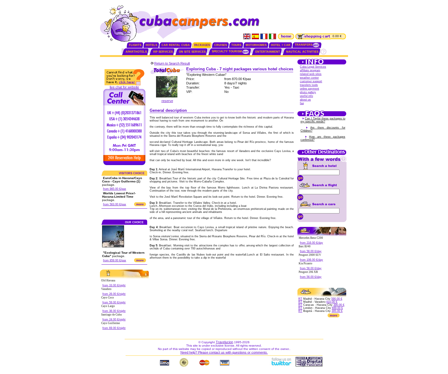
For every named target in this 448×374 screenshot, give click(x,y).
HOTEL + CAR (280, 45)
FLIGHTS (135, 45)
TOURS (236, 45)
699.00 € (337, 307)
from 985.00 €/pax (114, 188)
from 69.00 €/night (114, 328)
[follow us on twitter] (281, 365)
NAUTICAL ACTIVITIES (302, 51)
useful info (306, 95)
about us (305, 99)
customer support (311, 81)
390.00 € (338, 304)
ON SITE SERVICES (192, 51)
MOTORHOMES (256, 45)
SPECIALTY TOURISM (227, 51)
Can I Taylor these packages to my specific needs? (322, 120)
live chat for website (124, 87)
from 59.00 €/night (114, 302)
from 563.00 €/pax (114, 204)
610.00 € (331, 301)
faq (302, 103)
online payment (309, 88)
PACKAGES (202, 45)
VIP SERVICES (163, 51)
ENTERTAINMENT (267, 51)
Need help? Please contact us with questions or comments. (224, 352)
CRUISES (220, 45)
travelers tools (309, 84)
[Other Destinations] (321, 154)
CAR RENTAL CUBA (176, 45)
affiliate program (310, 70)
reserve (167, 101)
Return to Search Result (172, 63)
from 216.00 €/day (311, 242)
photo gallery (308, 92)
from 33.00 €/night (114, 285)
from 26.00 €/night (114, 293)
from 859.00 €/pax (114, 260)
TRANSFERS (303, 44)
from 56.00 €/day (311, 251)
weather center (309, 77)
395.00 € (337, 310)
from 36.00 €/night (114, 310)
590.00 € (336, 298)
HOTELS (151, 45)
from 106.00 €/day (311, 259)
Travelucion (224, 342)
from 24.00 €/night (114, 319)
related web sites (311, 74)
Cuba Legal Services (313, 66)
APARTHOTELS (136, 51)
